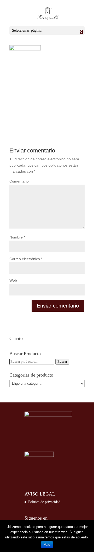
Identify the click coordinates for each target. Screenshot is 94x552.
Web (13, 280)
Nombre (17, 237)
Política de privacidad (44, 502)
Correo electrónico (25, 259)
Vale (47, 545)
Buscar (62, 361)
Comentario (19, 181)
